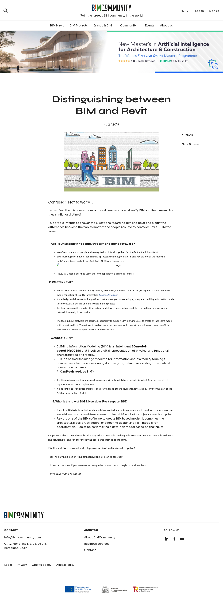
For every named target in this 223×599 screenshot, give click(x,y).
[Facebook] (174, 539)
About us (166, 25)
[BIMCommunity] (111, 8)
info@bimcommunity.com (22, 537)
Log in (199, 11)
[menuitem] (184, 11)
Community (128, 25)
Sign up (214, 11)
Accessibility (65, 565)
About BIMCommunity (99, 537)
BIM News (57, 25)
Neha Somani (190, 144)
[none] (184, 11)
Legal (8, 565)
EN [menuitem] (182, 11)
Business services (96, 544)
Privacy (22, 565)
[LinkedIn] (167, 539)
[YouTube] (182, 539)
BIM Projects (79, 25)
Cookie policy (41, 565)
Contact (90, 550)
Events (150, 25)
